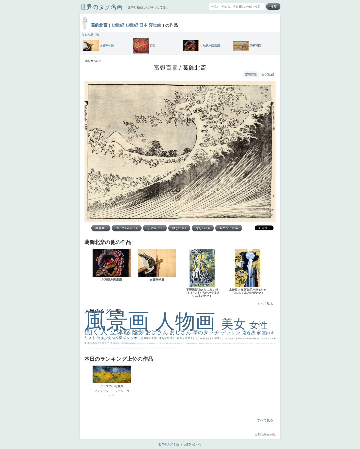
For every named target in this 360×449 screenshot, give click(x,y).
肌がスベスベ (156, 343)
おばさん (158, 332)
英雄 (191, 343)
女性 (258, 325)
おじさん (181, 332)
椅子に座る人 (177, 338)
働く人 (97, 331)
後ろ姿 (246, 338)
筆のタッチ (207, 332)
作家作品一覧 (90, 34)
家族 (192, 343)
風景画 (119, 321)
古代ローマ (197, 343)
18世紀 (117, 25)
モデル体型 (175, 343)
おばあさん (209, 338)
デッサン (231, 332)
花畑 (207, 343)
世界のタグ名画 (101, 7)
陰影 (139, 332)
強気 (160, 343)
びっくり (204, 343)
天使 (141, 338)
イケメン (145, 343)
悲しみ (199, 338)
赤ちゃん (253, 338)
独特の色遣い (151, 338)
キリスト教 (109, 343)
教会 (240, 338)
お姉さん (90, 343)
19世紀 (131, 25)
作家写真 (169, 343)
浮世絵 (155, 25)
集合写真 (164, 338)
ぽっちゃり (262, 338)
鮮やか (187, 343)
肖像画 (102, 343)
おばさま (164, 343)
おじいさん (225, 338)
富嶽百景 (251, 74)
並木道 (95, 343)
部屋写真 (178, 343)
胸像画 (200, 343)
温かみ (128, 338)
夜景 (172, 343)
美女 (235, 324)
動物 (114, 343)
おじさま (234, 338)
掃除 (142, 343)
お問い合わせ (193, 444)
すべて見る (265, 303)
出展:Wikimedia (265, 434)
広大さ (191, 338)
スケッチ (137, 343)
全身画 (117, 338)
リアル (148, 343)
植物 (167, 343)
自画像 (130, 343)
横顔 (217, 338)
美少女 (106, 338)
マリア (121, 343)
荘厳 (202, 343)
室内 (266, 333)
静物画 (127, 343)
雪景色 (133, 343)
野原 (194, 343)
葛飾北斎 (99, 25)
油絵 (189, 343)
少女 (118, 343)
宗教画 (151, 343)
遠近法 (249, 332)
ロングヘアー (183, 343)
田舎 (272, 338)
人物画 (188, 321)
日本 (143, 25)
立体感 (121, 332)
